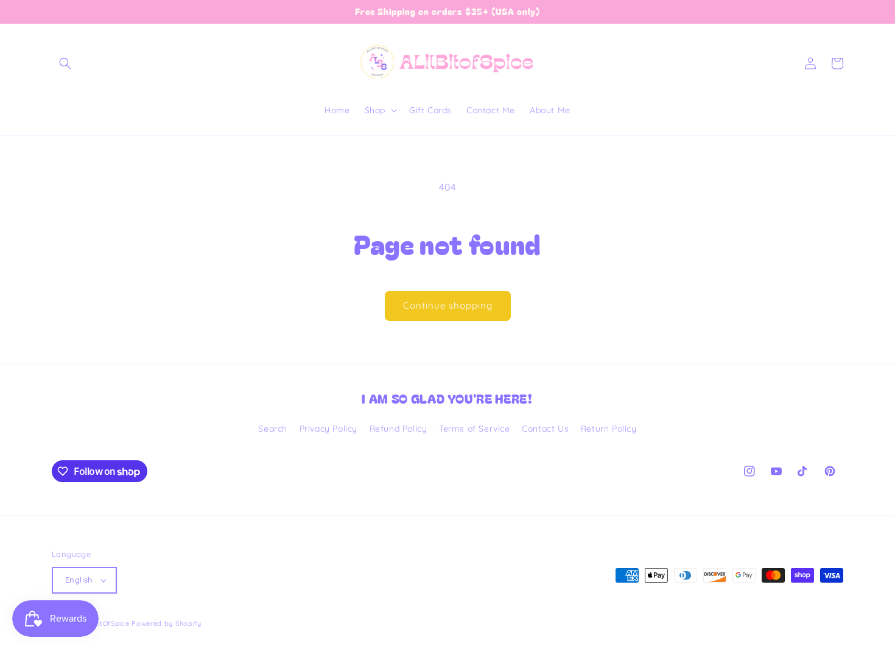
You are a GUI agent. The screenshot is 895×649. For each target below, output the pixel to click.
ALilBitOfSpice (105, 623)
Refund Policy (398, 428)
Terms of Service (474, 428)
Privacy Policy (328, 428)
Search (272, 428)
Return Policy (609, 428)
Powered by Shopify (167, 623)
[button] (65, 63)
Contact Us (545, 428)
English (79, 579)
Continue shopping (448, 305)
